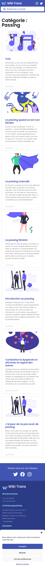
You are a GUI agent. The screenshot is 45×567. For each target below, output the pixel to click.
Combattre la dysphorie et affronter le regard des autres (21, 362)
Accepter (23, 546)
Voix (7, 58)
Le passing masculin (17, 181)
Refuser (22, 553)
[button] (41, 532)
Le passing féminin (16, 240)
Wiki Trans (14, 3)
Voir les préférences (22, 559)
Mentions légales (22, 564)
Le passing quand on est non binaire (22, 121)
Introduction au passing (19, 298)
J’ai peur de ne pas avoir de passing (22, 425)
